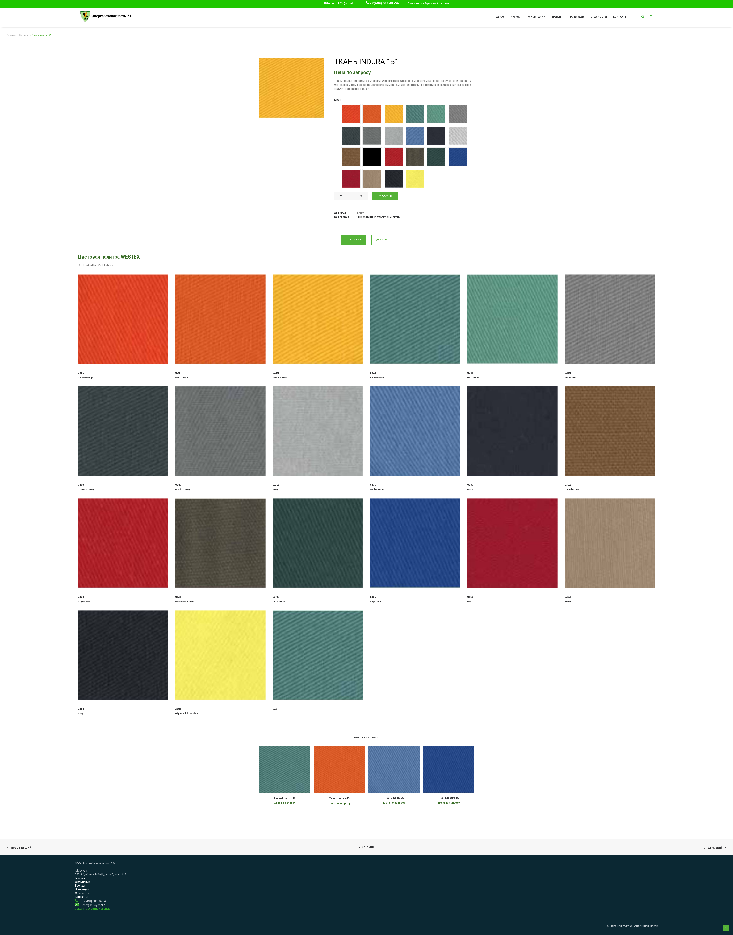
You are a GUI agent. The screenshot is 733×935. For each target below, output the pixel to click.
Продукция (576, 16)
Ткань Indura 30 (394, 797)
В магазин (366, 847)
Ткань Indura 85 (449, 797)
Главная (499, 16)
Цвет (337, 99)
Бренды (556, 16)
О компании (536, 16)
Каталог (516, 16)
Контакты (620, 16)
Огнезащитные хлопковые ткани (378, 217)
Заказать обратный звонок (429, 3)
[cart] (650, 16)
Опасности (599, 16)
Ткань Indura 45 (339, 798)
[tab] (353, 240)
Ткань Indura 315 (284, 798)
